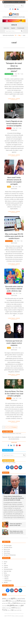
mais (14, 603)
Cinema (9, 398)
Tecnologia (9, 241)
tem (18, 608)
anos (4, 598)
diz (7, 600)
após (13, 598)
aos (9, 598)
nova (3, 605)
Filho (4, 603)
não (8, 605)
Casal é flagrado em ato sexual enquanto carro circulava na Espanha (14, 123)
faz (2, 603)
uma (8, 610)
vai (10, 610)
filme (7, 603)
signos (10, 607)
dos (10, 601)
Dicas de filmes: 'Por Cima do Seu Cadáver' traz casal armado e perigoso (14, 394)
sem (6, 607)
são (17, 608)
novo (5, 605)
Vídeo (20, 610)
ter (20, 607)
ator (17, 598)
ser (7, 608)
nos (24, 603)
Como (23, 598)
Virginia (15, 610)
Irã (9, 603)
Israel (11, 603)
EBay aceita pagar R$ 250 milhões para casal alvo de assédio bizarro (14, 236)
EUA (18, 601)
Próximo (14, 427)
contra (3, 601)
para (12, 605)
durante (12, 601)
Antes (7, 598)
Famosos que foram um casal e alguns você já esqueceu (14, 343)
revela (3, 608)
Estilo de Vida (9, 74)
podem (19, 605)
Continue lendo (14, 98)
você (18, 610)
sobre (13, 608)
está (16, 601)
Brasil (19, 598)
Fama (9, 186)
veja (12, 610)
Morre (18, 603)
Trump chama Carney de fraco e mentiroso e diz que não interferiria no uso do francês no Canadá (14, 498)
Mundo (9, 128)
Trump (4, 610)
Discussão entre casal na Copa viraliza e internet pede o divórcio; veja (14, 289)
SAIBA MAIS (14, 442)
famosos (23, 601)
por (22, 605)
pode (16, 605)
